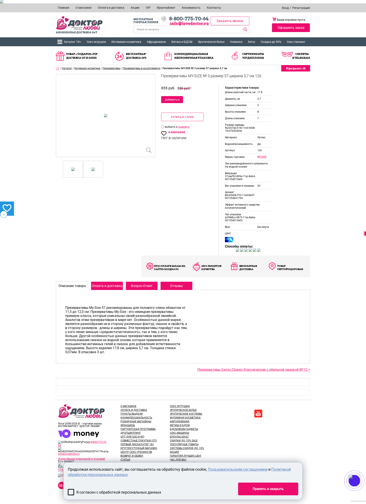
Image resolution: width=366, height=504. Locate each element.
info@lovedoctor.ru (189, 23)
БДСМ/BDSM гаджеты (184, 429)
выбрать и (171, 126)
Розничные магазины (136, 421)
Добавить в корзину (172, 100)
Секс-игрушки (96, 41)
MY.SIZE (261, 156)
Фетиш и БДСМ (181, 41)
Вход (285, 8)
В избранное (176, 132)
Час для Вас (178, 459)
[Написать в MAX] (360, 489)
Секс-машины (179, 432)
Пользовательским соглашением (238, 469)
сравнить (184, 126)
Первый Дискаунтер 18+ (137, 444)
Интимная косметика (126, 41)
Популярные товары (184, 444)
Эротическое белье (211, 41)
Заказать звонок (230, 21)
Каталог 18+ (72, 41)
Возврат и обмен (132, 455)
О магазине (128, 406)
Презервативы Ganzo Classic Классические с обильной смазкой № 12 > (253, 370)
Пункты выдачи (132, 413)
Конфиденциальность (136, 417)
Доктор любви (79, 23)
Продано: (295, 68)
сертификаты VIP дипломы (253, 55)
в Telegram (301, 57)
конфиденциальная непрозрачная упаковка (194, 55)
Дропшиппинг (131, 432)
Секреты (302, 54)
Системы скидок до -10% (187, 448)
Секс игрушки (180, 406)
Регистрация (301, 8)
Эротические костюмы (186, 413)
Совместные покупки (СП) (139, 440)
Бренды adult (179, 436)
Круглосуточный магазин (139, 448)
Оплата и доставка (134, 410)
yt (258, 413)
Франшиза (128, 425)
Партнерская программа (138, 429)
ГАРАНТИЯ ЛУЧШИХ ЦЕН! (185, 455)
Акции (174, 452)
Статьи (125, 459)
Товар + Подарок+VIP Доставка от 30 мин (81, 55)
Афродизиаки (156, 41)
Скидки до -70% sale (184, 440)
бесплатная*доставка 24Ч (136, 55)
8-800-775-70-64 (189, 19)
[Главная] (58, 68)
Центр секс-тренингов (136, 452)
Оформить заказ (291, 28)
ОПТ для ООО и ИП (132, 436)
